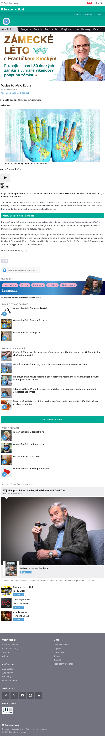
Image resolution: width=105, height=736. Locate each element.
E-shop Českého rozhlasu (18, 485)
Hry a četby (9, 285)
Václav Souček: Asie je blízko (28, 332)
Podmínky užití (31, 729)
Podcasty (6, 676)
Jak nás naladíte (61, 645)
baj (25, 250)
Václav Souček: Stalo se (26, 456)
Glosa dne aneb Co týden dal (15, 93)
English (43, 729)
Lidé (76, 29)
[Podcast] (2, 187)
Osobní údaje (17, 729)
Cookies (5, 729)
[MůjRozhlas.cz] (5, 105)
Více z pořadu (10, 428)
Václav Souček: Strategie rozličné (31, 468)
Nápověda (58, 648)
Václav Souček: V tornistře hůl (29, 432)
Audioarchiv (88, 14)
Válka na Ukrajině (10, 645)
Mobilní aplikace (10, 680)
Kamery (100, 14)
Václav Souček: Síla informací (18, 215)
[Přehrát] (5, 178)
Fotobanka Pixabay (40, 163)
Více (97, 29)
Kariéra (57, 656)
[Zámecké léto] (52, 56)
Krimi (23, 285)
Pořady (37, 29)
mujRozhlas (7, 279)
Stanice (5, 652)
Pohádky (37, 285)
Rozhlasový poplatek (63, 664)
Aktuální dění (9, 29)
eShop (5, 656)
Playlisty (66, 29)
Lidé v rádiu (59, 652)
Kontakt (57, 660)
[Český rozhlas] (9, 3)
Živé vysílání (67, 285)
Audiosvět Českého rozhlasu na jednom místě (21, 298)
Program (77, 14)
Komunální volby (10, 648)
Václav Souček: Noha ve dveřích (30, 308)
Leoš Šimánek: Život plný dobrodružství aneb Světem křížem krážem (50, 364)
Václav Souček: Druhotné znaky (30, 320)
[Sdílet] (7, 187)
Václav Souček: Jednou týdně (29, 444)
